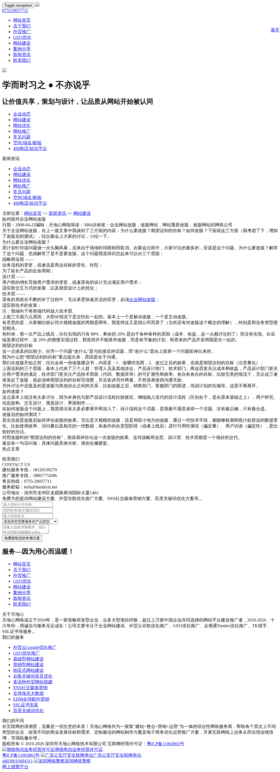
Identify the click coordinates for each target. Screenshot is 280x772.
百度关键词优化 (28, 710)
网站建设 (22, 43)
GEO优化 (22, 37)
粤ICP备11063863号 (165, 743)
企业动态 (22, 114)
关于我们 (22, 26)
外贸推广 (22, 31)
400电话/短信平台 (30, 148)
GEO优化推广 (26, 653)
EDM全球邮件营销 (31, 699)
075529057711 (15, 10)
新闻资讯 (22, 54)
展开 (275, 30)
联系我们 (22, 60)
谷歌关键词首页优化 (32, 676)
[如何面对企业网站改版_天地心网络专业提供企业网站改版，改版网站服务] (37, 5)
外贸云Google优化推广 (35, 647)
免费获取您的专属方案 (22, 538)
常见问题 (22, 137)
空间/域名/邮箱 (27, 142)
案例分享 (22, 49)
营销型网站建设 (28, 664)
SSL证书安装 (25, 704)
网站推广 (22, 131)
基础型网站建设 (28, 659)
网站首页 (22, 20)
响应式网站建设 (28, 670)
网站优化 (22, 125)
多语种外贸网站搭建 (32, 682)
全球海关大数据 (28, 693)
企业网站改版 (142, 299)
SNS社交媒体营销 (30, 687)
